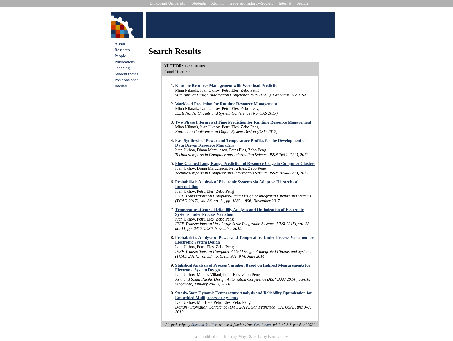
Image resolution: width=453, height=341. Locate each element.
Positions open (127, 80)
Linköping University (167, 3)
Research (122, 50)
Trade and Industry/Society (251, 3)
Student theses (126, 74)
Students (199, 3)
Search (302, 3)
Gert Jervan (262, 325)
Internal (285, 3)
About (120, 44)
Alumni (217, 3)
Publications (125, 62)
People (120, 56)
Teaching (122, 68)
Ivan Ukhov (278, 336)
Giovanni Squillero (204, 325)
